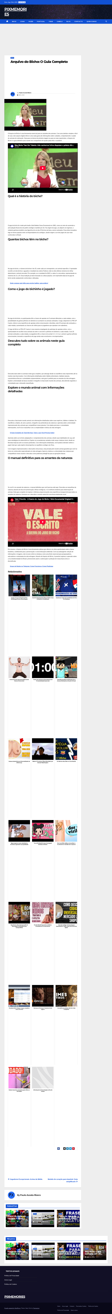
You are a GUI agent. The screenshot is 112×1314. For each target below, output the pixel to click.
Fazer (31, 21)
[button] (106, 21)
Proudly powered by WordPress (12, 1308)
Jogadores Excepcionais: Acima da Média (26, 1179)
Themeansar (36, 1308)
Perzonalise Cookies (81, 1306)
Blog (68, 21)
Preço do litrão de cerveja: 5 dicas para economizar (17, 1218)
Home (58, 1306)
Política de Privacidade (11, 1275)
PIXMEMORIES (14, 1296)
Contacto (78, 21)
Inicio (14, 21)
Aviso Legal (8, 1280)
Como (22, 21)
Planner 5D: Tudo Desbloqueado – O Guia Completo (42, 1218)
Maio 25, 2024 (13, 1257)
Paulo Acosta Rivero (25, 93)
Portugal (41, 21)
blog (12, 57)
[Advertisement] (56, 37)
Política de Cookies (10, 1284)
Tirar (51, 21)
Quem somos (92, 21)
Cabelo (60, 21)
